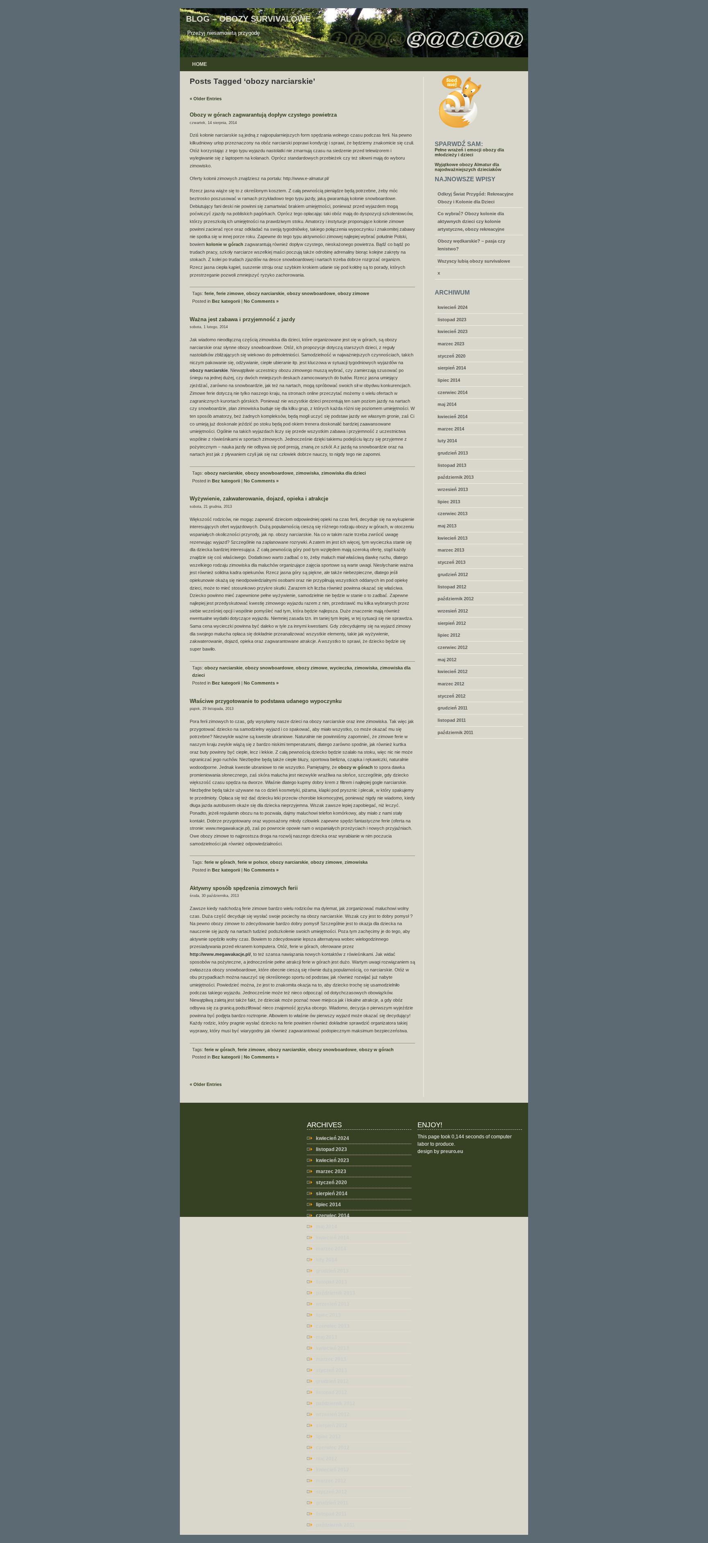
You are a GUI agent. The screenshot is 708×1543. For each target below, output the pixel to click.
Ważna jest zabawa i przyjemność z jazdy (242, 319)
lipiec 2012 (449, 635)
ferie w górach (219, 862)
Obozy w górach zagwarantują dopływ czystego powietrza (263, 115)
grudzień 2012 (453, 574)
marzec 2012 (451, 683)
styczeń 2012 (451, 696)
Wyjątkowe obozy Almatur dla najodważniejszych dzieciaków (468, 167)
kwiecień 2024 (452, 307)
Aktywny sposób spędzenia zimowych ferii (244, 888)
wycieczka (341, 667)
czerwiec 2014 (452, 392)
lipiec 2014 (449, 380)
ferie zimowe (230, 293)
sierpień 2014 (452, 367)
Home (199, 64)
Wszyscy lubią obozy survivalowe (474, 261)
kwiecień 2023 (452, 331)
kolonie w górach (224, 244)
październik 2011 (455, 732)
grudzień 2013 (453, 453)
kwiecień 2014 (452, 416)
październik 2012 (456, 598)
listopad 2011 (452, 720)
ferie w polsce (253, 862)
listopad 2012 (452, 586)
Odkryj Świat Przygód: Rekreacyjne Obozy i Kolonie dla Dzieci (475, 197)
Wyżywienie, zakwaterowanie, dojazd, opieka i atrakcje (259, 499)
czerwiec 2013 (452, 513)
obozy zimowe (353, 293)
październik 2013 (456, 477)
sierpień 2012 (452, 623)
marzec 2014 (451, 428)
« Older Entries (206, 98)
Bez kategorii (226, 301)
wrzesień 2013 (453, 489)
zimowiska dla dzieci (343, 473)
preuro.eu (451, 1151)
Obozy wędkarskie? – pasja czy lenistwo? (471, 245)
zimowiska (307, 473)
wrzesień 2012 (453, 610)
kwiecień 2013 (452, 538)
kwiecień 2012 (452, 671)
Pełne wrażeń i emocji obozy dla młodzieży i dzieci (469, 152)
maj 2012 (447, 659)
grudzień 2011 (452, 707)
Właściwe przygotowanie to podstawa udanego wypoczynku (266, 701)
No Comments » (261, 301)
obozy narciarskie (265, 293)
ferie (209, 293)
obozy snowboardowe (311, 293)
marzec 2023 (451, 343)
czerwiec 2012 (452, 647)
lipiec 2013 (449, 501)
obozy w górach (355, 767)
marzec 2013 (451, 549)
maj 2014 (447, 404)
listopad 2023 (452, 319)
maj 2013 (447, 525)
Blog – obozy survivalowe (248, 18)
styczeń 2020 (451, 356)
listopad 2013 (452, 465)
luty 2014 (447, 440)
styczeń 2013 (451, 562)
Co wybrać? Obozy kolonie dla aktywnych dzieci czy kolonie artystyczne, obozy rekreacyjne (471, 221)
